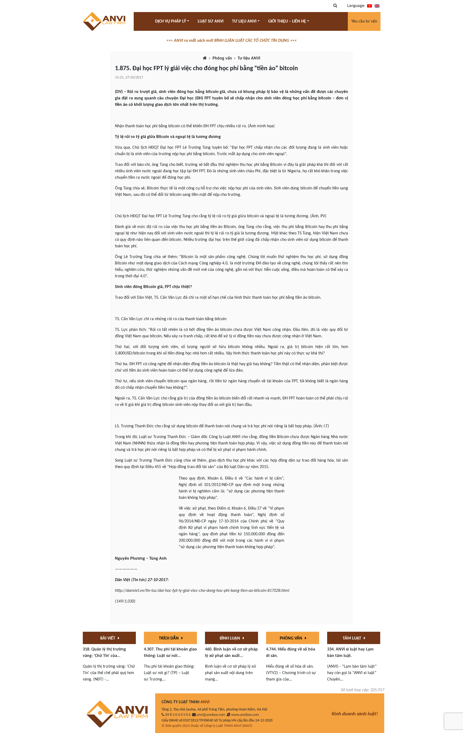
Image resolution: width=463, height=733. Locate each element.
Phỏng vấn (222, 58)
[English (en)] (377, 6)
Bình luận (230, 638)
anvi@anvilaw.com (211, 715)
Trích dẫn (169, 638)
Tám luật (352, 638)
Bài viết (108, 638)
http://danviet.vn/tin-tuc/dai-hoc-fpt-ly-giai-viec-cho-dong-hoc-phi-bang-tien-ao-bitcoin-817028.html (202, 591)
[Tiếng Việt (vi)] (369, 6)
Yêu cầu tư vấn (364, 21)
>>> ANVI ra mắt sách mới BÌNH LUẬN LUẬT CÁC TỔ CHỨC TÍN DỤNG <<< (231, 41)
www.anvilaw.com (245, 715)
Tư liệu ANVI (249, 58)
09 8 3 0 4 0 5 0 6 (178, 715)
